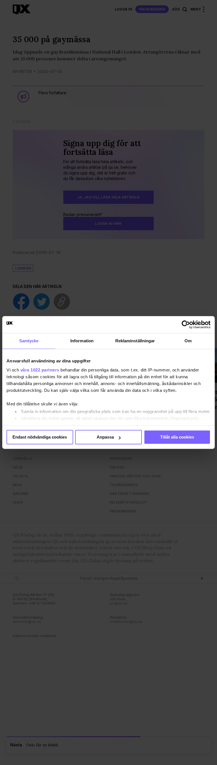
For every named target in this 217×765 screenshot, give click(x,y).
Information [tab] (82, 340)
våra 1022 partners (39, 369)
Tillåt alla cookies (177, 437)
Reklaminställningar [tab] (135, 340)
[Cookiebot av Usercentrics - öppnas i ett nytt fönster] (186, 324)
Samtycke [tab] (29, 340)
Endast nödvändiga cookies (39, 437)
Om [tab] (188, 340)
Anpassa (105, 437)
